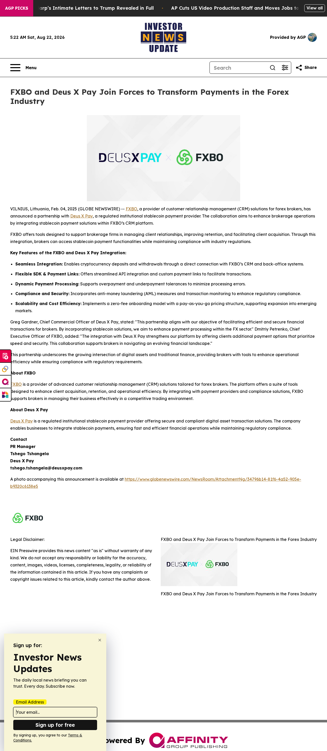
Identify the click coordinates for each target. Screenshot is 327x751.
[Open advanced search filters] (285, 68)
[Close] (99, 640)
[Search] (272, 68)
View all (315, 7)
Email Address (30, 702)
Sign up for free (55, 725)
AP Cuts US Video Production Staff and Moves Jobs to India (242, 8)
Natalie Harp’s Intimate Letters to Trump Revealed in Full (85, 8)
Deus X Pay (81, 216)
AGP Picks (16, 8)
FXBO (131, 208)
